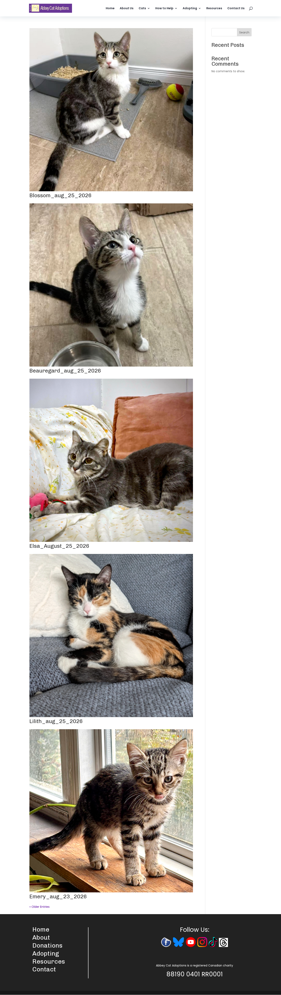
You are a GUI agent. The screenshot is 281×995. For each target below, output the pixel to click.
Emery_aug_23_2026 (58, 896)
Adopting (190, 8)
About (41, 937)
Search (244, 32)
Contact (44, 969)
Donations (47, 945)
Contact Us (236, 8)
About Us (127, 8)
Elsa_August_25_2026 (59, 546)
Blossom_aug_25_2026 (60, 195)
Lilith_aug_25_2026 (56, 721)
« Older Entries (39, 907)
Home (110, 8)
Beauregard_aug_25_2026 (65, 371)
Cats (142, 8)
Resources (214, 8)
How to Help (164, 8)
